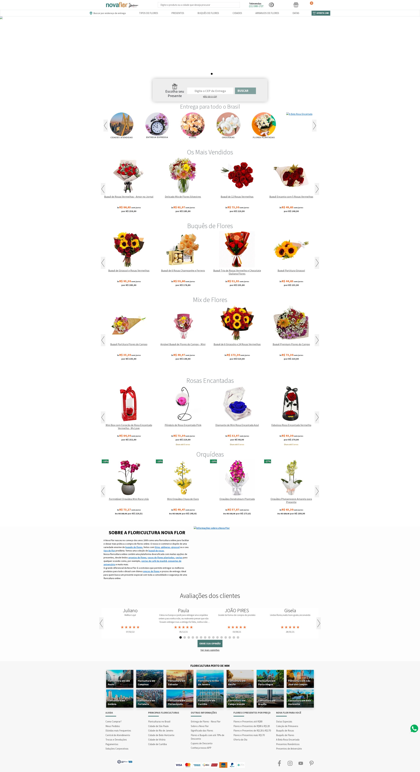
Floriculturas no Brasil (159, 721)
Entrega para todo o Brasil (210, 106)
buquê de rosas (156, 550)
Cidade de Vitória (156, 739)
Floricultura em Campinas (146, 682)
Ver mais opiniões (210, 650)
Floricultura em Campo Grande (236, 702)
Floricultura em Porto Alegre (266, 682)
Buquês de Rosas (285, 730)
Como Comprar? (113, 721)
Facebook (279, 763)
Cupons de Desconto (201, 743)
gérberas (165, 547)
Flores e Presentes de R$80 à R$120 (251, 726)
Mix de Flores (210, 300)
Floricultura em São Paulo (119, 682)
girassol (175, 547)
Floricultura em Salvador (176, 682)
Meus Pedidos (112, 726)
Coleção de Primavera (287, 726)
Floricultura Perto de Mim (210, 666)
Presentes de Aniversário (289, 748)
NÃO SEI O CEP (210, 96)
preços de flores (151, 571)
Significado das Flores (202, 730)
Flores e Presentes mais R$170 (249, 735)
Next (314, 126)
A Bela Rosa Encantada (287, 739)
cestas (179, 557)
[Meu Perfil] (284, 4)
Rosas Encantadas (210, 380)
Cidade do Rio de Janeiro (160, 730)
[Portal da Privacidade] (125, 761)
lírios (157, 547)
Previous (106, 126)
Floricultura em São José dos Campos (299, 682)
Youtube (300, 763)
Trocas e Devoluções (116, 739)
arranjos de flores (137, 557)
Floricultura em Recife (236, 682)
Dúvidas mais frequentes (118, 730)
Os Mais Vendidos (210, 152)
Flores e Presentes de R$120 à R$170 (252, 730)
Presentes (177, 13)
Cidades (237, 13)
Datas (296, 13)
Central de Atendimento (117, 735)
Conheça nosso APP (201, 747)
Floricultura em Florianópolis (176, 702)
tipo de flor (109, 550)
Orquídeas (210, 454)
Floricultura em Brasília (266, 702)
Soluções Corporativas (116, 748)
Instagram (290, 763)
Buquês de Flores (208, 13)
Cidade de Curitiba (157, 744)
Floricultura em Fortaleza (146, 702)
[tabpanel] (210, 51)
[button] (271, 4)
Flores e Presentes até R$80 (247, 721)
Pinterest (311, 763)
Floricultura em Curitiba (206, 702)
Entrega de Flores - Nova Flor (205, 721)
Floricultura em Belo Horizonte (299, 702)
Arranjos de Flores (267, 13)
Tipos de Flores (148, 13)
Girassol (184, 369)
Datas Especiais (284, 721)
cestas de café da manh (154, 560)
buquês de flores (133, 547)
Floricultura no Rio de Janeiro (208, 682)
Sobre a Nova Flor (200, 726)
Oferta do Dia (240, 739)
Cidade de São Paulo (158, 726)
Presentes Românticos (288, 744)
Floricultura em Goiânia (116, 702)
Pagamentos (111, 744)
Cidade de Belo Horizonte (161, 735)
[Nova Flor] (122, 5)
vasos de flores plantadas (161, 557)
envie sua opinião (210, 643)
